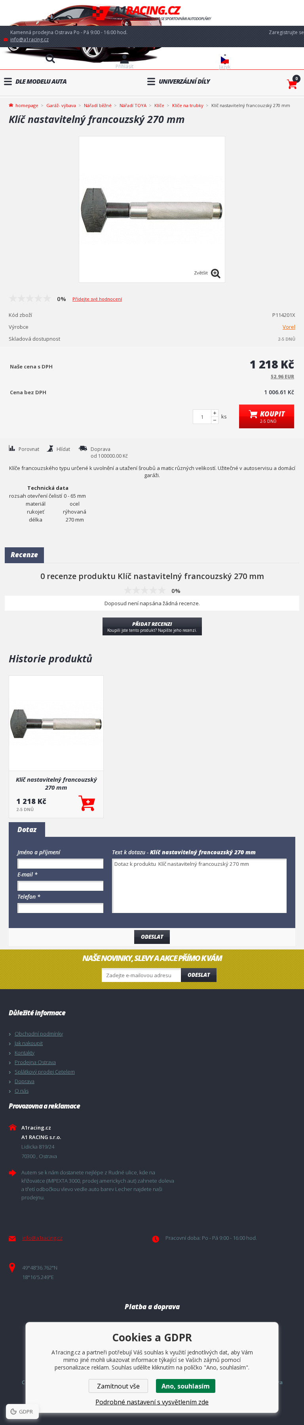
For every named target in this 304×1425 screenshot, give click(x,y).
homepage (26, 104)
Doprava (24, 1081)
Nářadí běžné (98, 105)
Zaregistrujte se (286, 32)
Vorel (289, 326)
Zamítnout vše (118, 1386)
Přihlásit (124, 66)
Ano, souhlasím (186, 1386)
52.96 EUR (282, 376)
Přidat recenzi (152, 626)
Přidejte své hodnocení (97, 299)
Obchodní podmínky (39, 1033)
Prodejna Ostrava (35, 1062)
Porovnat (29, 449)
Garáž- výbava (61, 105)
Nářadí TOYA (133, 105)
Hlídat (63, 449)
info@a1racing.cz (29, 39)
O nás (21, 1090)
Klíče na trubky (187, 105)
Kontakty (24, 1052)
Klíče (159, 105)
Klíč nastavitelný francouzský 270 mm (56, 783)
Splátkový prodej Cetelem (45, 1071)
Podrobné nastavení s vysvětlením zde (152, 1402)
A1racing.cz (152, 13)
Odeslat (199, 974)
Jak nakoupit (29, 1043)
